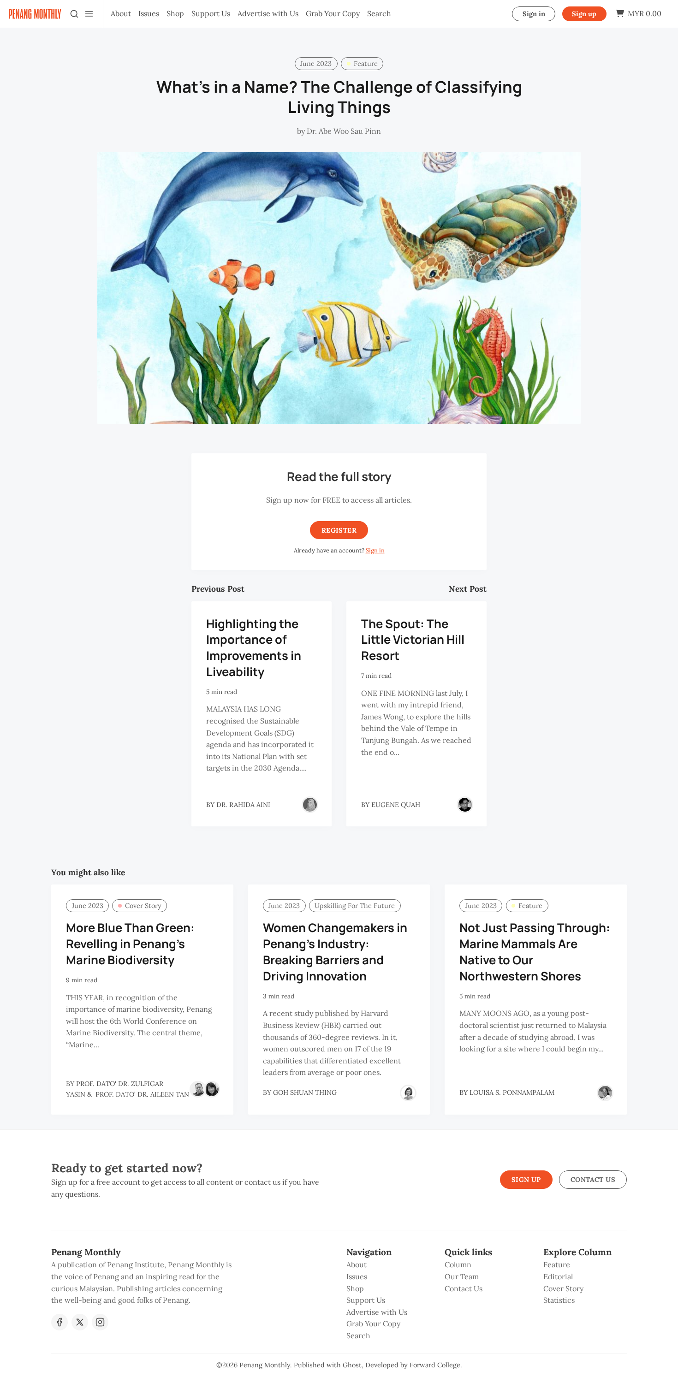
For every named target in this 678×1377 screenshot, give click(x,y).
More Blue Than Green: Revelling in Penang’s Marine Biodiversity (130, 944)
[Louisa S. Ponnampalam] (605, 1093)
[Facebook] (59, 1322)
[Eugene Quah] (465, 805)
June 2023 (316, 63)
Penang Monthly (264, 1365)
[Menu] (89, 13)
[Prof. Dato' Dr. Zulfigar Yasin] (198, 1089)
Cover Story (143, 906)
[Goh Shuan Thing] (408, 1093)
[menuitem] (121, 14)
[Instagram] (100, 1322)
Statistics (559, 1300)
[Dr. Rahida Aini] (310, 805)
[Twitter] (79, 1322)
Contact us (593, 1179)
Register (339, 530)
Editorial (558, 1276)
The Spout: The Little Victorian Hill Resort (412, 640)
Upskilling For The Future (355, 906)
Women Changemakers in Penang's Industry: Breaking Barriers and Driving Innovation (335, 952)
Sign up (584, 14)
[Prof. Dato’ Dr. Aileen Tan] (212, 1089)
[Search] (74, 13)
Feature (366, 63)
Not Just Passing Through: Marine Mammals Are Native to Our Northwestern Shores (534, 952)
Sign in (534, 14)
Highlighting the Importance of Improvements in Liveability (253, 648)
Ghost (352, 1365)
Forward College (435, 1365)
